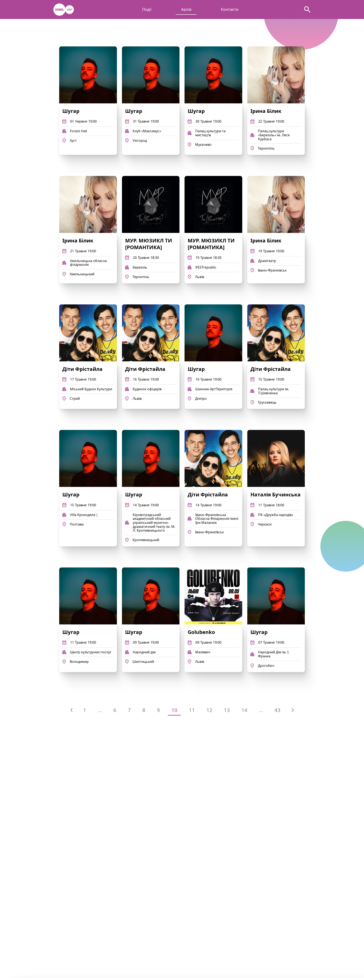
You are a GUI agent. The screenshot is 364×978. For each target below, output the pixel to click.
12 (209, 709)
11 (192, 709)
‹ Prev (71, 710)
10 (174, 709)
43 (277, 709)
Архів (186, 9)
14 (244, 709)
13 (227, 709)
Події (146, 9)
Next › (293, 710)
